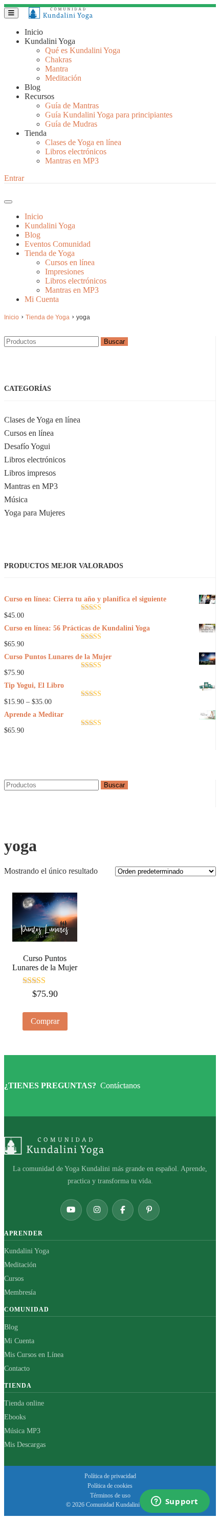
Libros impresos (30, 473)
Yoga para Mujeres (34, 512)
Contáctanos (120, 1085)
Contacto (17, 1368)
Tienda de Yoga (48, 317)
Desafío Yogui (27, 446)
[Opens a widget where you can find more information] (174, 1502)
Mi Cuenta (19, 1341)
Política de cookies (110, 1485)
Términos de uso (110, 1495)
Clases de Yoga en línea (42, 419)
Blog (11, 1327)
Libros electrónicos (34, 459)
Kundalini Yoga (26, 1251)
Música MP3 (22, 1431)
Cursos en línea (29, 433)
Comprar (45, 1021)
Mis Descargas (25, 1444)
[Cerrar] (8, 201)
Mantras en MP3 (31, 486)
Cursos (14, 1278)
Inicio (11, 317)
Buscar (114, 341)
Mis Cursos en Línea (33, 1355)
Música (16, 499)
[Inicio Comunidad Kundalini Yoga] (110, 1146)
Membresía (20, 1292)
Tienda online (24, 1403)
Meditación (20, 1265)
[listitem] (71, 1210)
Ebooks (15, 1417)
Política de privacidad (110, 1476)
